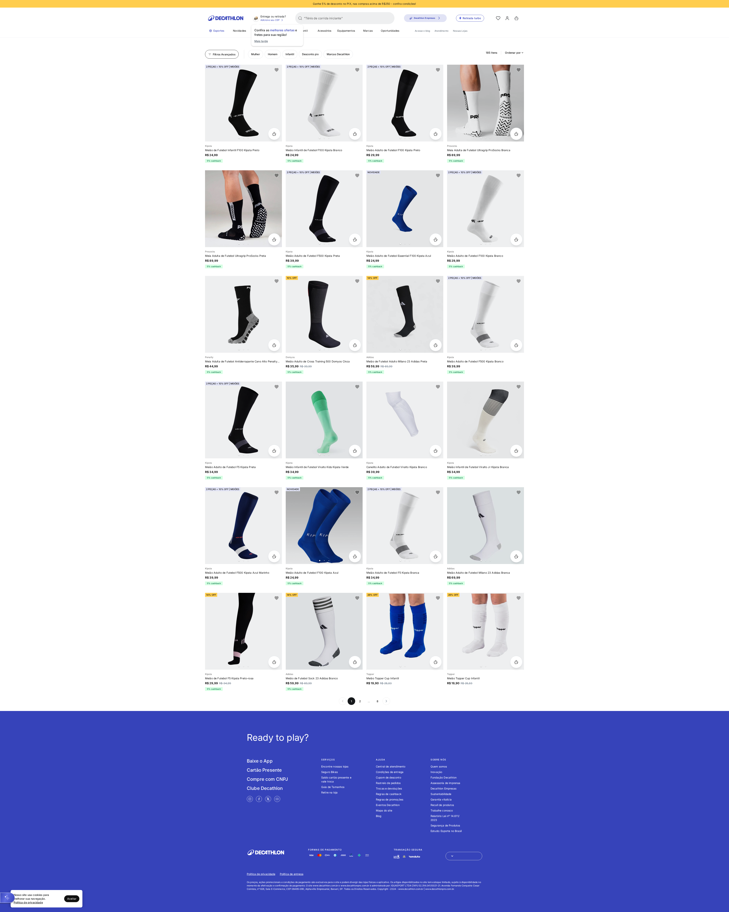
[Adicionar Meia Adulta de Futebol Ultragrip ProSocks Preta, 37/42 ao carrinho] (274, 239)
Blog (378, 816)
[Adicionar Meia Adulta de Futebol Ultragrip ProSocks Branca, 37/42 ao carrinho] (516, 134)
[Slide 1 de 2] (404, 631)
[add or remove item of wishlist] (276, 70)
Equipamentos (346, 30)
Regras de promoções (389, 799)
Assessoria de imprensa (445, 783)
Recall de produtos (442, 805)
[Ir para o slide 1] (239, 138)
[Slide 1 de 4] (485, 103)
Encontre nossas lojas (334, 766)
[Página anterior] (342, 701)
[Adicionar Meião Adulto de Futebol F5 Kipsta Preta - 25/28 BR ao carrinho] (274, 451)
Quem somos (439, 766)
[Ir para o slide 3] (248, 138)
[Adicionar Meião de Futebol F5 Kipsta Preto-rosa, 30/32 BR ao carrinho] (274, 662)
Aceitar (71, 898)
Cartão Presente (264, 770)
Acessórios (324, 30)
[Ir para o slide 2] (243, 138)
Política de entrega (291, 874)
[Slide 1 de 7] (324, 208)
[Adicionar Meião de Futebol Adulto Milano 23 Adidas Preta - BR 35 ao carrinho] (435, 345)
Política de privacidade (261, 874)
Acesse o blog (422, 30)
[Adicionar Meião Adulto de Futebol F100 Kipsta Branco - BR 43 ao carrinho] (516, 239)
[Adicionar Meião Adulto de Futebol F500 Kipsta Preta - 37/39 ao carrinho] (355, 239)
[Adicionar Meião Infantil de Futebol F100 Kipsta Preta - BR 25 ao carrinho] (274, 134)
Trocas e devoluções (389, 788)
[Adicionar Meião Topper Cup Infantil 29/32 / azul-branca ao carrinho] (435, 662)
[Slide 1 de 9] (404, 208)
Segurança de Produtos (445, 825)
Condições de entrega (389, 772)
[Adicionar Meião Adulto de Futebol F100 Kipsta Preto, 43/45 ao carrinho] (435, 134)
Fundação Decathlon (444, 777)
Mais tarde (261, 41)
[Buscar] (300, 18)
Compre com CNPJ (267, 779)
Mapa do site (384, 810)
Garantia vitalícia (441, 799)
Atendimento (441, 30)
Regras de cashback (389, 794)
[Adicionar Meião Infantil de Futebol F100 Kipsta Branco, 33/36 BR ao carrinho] (355, 134)
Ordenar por (513, 52)
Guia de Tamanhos (333, 787)
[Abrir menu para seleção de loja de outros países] (464, 856)
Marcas (368, 30)
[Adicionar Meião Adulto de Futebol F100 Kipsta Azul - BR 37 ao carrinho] (355, 556)
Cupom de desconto (388, 777)
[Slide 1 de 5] (485, 208)
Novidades (239, 30)
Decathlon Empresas (443, 788)
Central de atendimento (391, 766)
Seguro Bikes (329, 772)
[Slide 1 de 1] (404, 420)
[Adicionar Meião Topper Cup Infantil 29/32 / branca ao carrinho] (516, 662)
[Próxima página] (386, 701)
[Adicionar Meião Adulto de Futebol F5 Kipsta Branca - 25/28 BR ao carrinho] (435, 556)
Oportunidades (390, 30)
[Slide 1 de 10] (243, 631)
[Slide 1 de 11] (485, 525)
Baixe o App (260, 761)
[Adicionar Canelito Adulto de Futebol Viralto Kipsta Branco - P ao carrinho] (435, 451)
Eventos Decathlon (388, 805)
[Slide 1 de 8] (243, 103)
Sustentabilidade (441, 794)
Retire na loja (329, 792)
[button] (7, 898)
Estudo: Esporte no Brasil (446, 831)
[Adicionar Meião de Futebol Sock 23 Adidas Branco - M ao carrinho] (355, 662)
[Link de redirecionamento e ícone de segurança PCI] (404, 856)
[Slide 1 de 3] (404, 314)
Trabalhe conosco (442, 810)
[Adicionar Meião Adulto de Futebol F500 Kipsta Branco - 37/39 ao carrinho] (516, 345)
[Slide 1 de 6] (404, 103)
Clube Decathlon (265, 788)
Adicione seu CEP (270, 20)
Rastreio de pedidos (388, 783)
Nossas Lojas (460, 30)
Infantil (303, 30)
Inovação (436, 772)
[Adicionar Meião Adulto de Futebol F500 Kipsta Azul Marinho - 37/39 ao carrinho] (274, 556)
